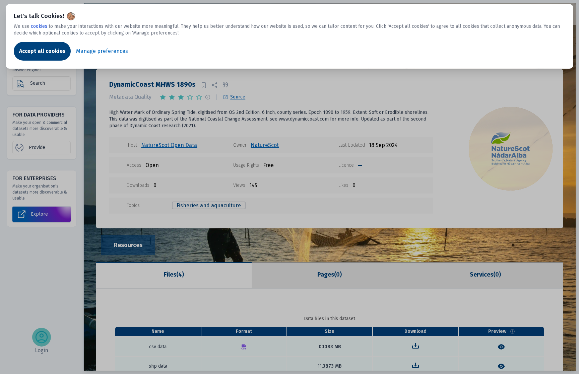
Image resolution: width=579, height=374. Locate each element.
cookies (39, 26)
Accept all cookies (42, 51)
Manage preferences (102, 51)
